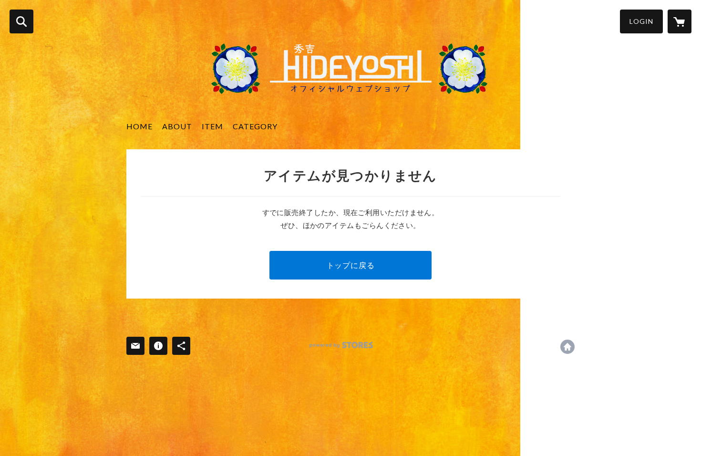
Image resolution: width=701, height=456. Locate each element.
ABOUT (177, 126)
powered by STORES (341, 345)
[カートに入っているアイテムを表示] (679, 21)
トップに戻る (351, 264)
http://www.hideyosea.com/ (567, 347)
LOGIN (641, 21)
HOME (139, 126)
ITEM (212, 126)
